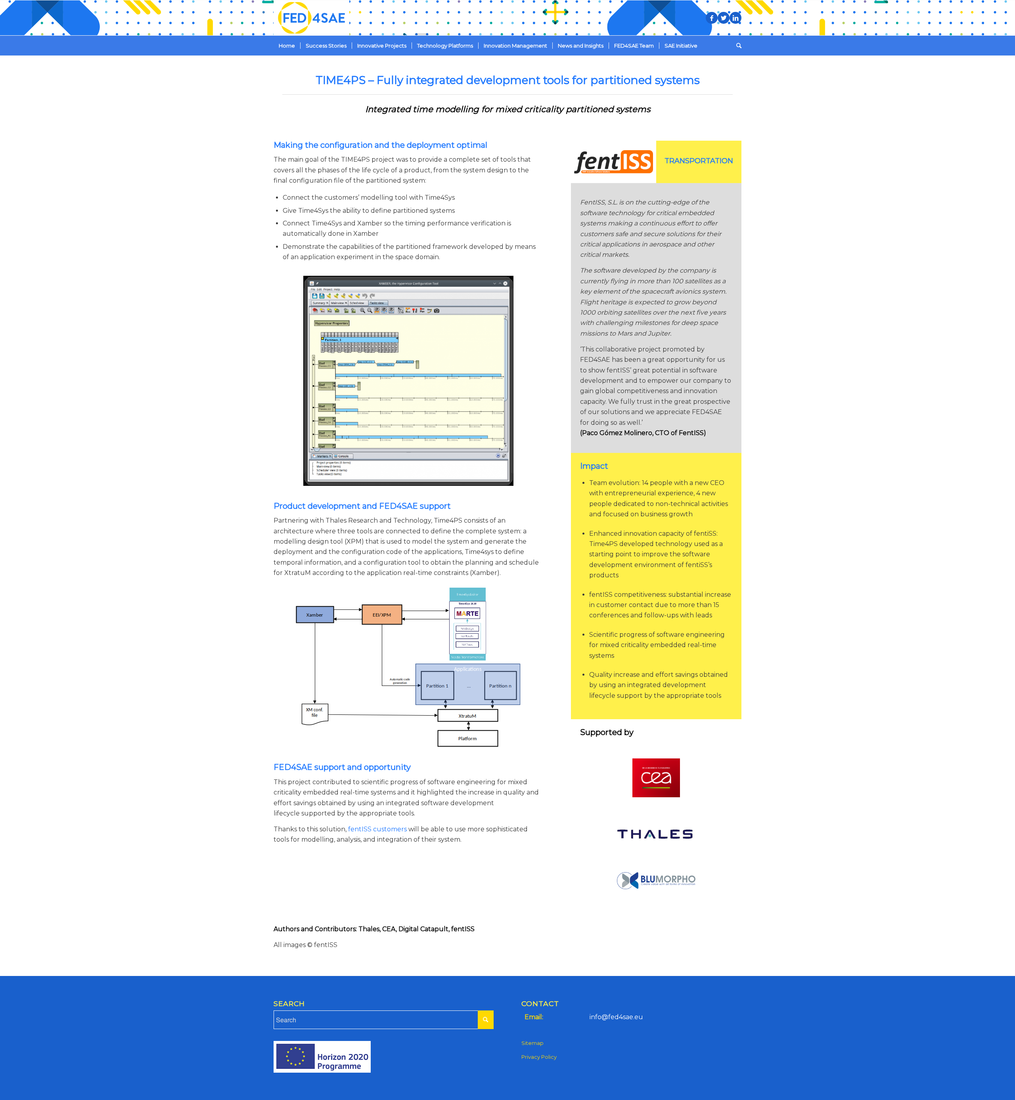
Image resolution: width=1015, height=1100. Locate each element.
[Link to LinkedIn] (735, 18)
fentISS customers (377, 829)
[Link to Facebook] (712, 18)
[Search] (736, 45)
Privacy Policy (539, 1057)
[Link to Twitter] (724, 18)
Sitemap (532, 1043)
